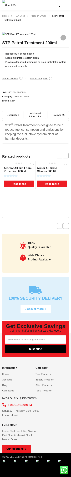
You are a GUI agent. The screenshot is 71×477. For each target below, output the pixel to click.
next (66, 155)
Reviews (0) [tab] (58, 115)
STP (12, 100)
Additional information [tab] (35, 115)
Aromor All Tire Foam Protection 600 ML (18, 170)
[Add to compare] (50, 78)
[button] (63, 37)
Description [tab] (13, 115)
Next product (66, 226)
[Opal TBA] (10, 5)
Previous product (60, 226)
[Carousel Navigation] (63, 155)
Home (5, 15)
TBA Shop (19, 15)
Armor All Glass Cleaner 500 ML (47, 170)
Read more (19, 184)
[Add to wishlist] (21, 78)
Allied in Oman (39, 15)
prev (59, 155)
